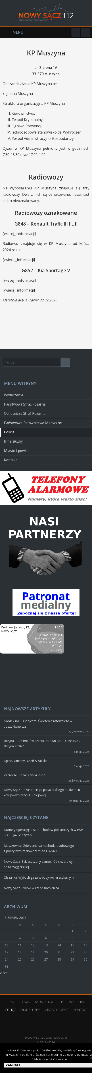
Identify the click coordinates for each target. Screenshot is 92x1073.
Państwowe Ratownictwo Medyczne (33, 423)
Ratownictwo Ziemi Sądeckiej (46, 1031)
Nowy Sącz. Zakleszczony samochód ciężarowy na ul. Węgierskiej (38, 864)
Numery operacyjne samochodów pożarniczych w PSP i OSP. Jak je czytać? (43, 832)
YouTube (85, 32)
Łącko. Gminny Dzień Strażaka (26, 761)
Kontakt (10, 460)
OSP (71, 1002)
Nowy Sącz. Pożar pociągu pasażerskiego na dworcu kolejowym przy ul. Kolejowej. (42, 792)
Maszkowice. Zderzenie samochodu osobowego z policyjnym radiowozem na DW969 (39, 848)
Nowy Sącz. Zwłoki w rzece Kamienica (31, 888)
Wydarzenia (13, 395)
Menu (11, 32)
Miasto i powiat (16, 450)
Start (11, 1002)
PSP (60, 1002)
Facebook (75, 32)
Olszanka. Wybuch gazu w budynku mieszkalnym (39, 877)
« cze (3, 973)
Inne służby (13, 441)
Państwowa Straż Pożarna (25, 404)
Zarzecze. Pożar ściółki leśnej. (25, 775)
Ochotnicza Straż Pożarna (24, 413)
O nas (25, 1002)
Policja (9, 432)
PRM (81, 1002)
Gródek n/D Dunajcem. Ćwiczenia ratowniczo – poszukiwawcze (38, 723)
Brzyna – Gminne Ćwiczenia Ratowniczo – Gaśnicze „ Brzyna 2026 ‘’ (42, 743)
